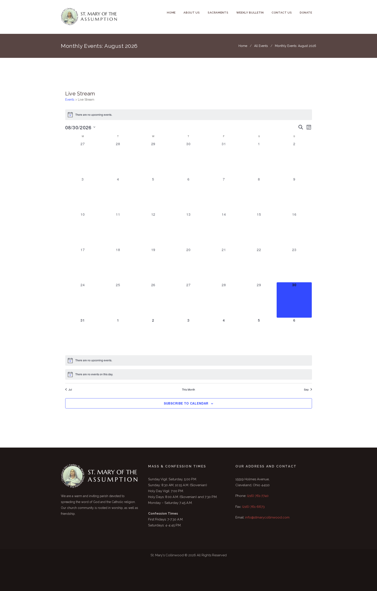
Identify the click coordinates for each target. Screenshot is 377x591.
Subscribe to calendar (186, 403)
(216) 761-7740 (258, 496)
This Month (188, 389)
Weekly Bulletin (250, 12)
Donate (306, 12)
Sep (306, 389)
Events (69, 99)
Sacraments (218, 12)
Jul (70, 389)
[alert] (188, 114)
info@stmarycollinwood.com (267, 517)
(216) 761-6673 (253, 507)
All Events (261, 46)
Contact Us (282, 12)
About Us (191, 12)
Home (171, 12)
